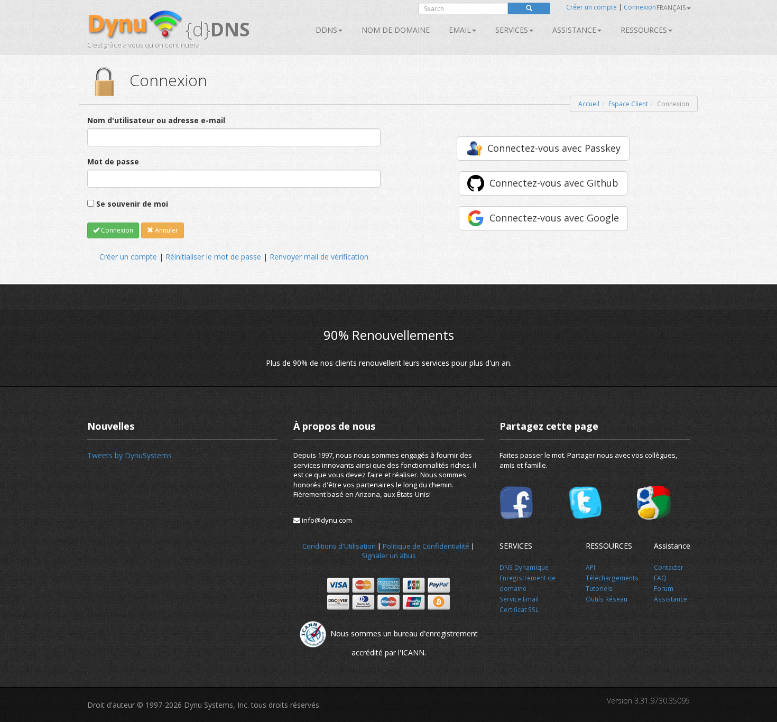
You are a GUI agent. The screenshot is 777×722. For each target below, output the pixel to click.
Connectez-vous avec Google (554, 217)
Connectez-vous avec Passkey (554, 148)
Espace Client (628, 103)
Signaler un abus (389, 555)
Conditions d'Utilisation (339, 546)
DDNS (326, 30)
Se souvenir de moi (132, 204)
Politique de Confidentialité (426, 546)
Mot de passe (113, 161)
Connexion (640, 7)
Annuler (165, 230)
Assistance (574, 30)
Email (460, 30)
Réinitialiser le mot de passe (213, 257)
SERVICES (511, 30)
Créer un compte (591, 7)
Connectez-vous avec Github (553, 183)
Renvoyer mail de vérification (319, 257)
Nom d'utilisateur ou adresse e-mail (156, 120)
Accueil (588, 103)
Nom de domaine (396, 30)
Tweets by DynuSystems (129, 455)
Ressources (644, 30)
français (671, 7)
